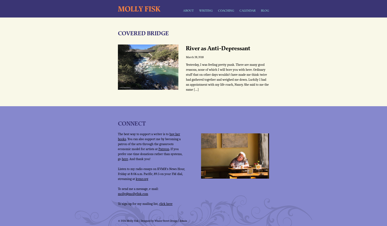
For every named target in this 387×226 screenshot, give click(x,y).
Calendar (247, 10)
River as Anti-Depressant (218, 48)
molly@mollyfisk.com (133, 194)
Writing (206, 10)
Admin (183, 221)
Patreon (163, 149)
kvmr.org (142, 179)
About (188, 10)
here (125, 159)
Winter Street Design (165, 221)
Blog (265, 10)
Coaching (226, 10)
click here (165, 204)
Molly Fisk (139, 9)
